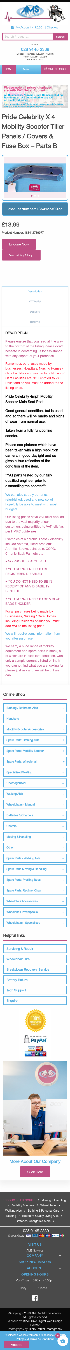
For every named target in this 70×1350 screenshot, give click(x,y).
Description (35, 291)
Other (10, 847)
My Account (24, 27)
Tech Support (16, 990)
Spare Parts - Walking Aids (23, 858)
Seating (11, 1215)
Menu (26, 69)
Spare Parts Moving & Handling (26, 869)
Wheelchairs (48, 1205)
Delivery (35, 311)
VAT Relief (35, 301)
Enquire (12, 1000)
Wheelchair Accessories (22, 901)
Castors (11, 826)
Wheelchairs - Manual (20, 804)
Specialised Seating (19, 772)
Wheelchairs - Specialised (23, 922)
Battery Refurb (17, 980)
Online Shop (57, 69)
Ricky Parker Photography (45, 1328)
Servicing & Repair (19, 949)
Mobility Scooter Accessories (25, 729)
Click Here (35, 1172)
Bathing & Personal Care (43, 1210)
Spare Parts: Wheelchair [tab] (22, 761)
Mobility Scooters (23, 1205)
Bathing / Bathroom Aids (22, 707)
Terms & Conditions (41, 1339)
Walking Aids (14, 793)
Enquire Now (19, 244)
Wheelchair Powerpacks (22, 911)
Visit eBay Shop (21, 255)
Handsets (12, 718)
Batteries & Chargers (19, 815)
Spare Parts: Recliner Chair (23, 890)
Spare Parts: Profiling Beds (23, 879)
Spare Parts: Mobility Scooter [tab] (25, 750)
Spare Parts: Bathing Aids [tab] (22, 740)
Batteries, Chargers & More (33, 1221)
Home (9, 69)
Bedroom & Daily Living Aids (40, 1215)
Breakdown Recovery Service (27, 969)
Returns (35, 321)
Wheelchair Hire (18, 959)
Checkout (53, 27)
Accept (16, 1345)
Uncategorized (15, 783)
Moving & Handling (18, 836)
